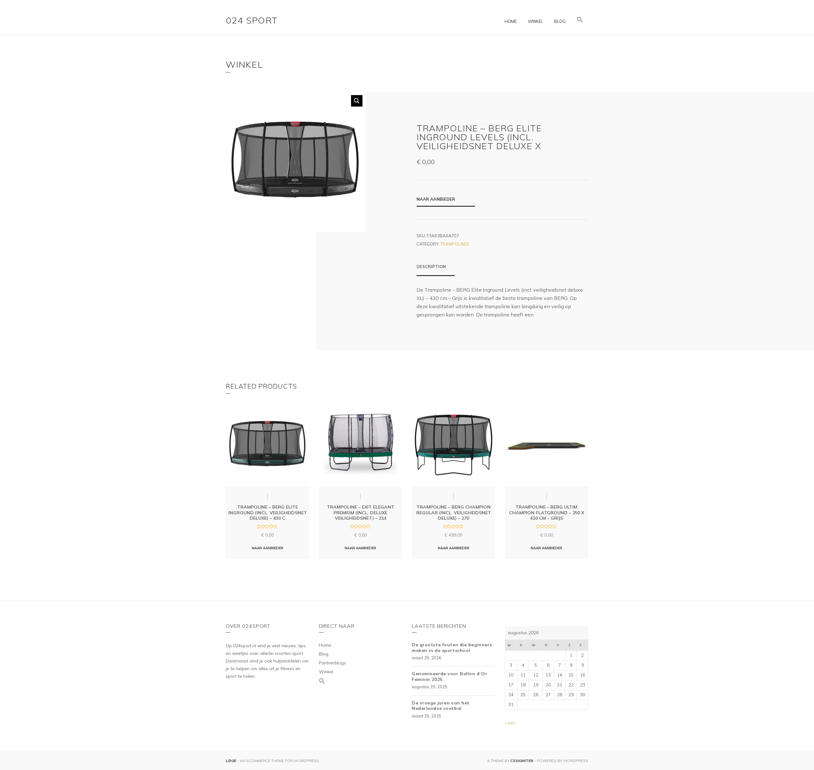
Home (511, 21)
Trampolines (454, 243)
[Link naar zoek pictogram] (580, 20)
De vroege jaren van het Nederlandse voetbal (441, 705)
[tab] (436, 269)
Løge (231, 760)
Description (431, 266)
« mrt (510, 723)
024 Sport (252, 20)
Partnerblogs (332, 663)
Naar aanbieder (436, 199)
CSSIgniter (521, 760)
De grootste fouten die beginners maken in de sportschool (452, 647)
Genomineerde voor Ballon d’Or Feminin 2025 (449, 676)
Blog (560, 21)
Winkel (535, 21)
